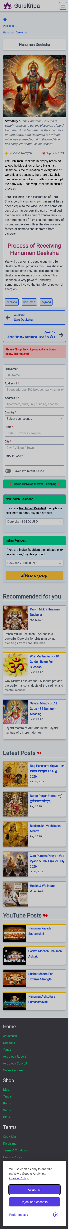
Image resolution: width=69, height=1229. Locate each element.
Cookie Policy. (19, 1178)
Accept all (34, 1189)
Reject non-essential (34, 1202)
